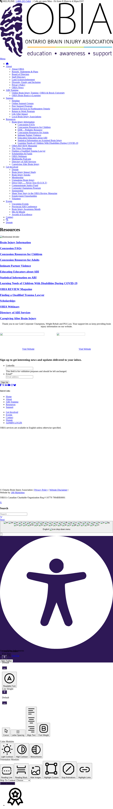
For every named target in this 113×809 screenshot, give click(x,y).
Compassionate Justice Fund (25, 185)
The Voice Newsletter (22, 148)
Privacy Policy (18, 85)
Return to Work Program (23, 111)
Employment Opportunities (24, 196)
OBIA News (18, 87)
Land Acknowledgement (23, 79)
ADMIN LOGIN (14, 422)
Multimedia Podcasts (21, 159)
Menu (2, 58)
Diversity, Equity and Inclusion (26, 82)
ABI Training (12, 90)
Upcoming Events (20, 204)
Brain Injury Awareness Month (26, 209)
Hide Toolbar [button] (6, 661)
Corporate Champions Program (26, 188)
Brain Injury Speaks (21, 175)
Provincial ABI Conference (24, 206)
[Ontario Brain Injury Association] (56, 56)
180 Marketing (18, 492)
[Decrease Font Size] (4, 667)
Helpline (16, 100)
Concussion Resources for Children (34, 127)
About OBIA (18, 69)
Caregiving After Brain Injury (25, 164)
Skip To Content (8, 780)
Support (9, 98)
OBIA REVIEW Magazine (24, 145)
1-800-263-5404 (23, 1)
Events (9, 201)
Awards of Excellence (22, 214)
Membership (17, 177)
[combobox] (56, 527)
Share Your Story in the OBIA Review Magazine (34, 193)
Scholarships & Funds (22, 153)
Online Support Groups (23, 103)
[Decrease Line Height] (4, 702)
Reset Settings (7, 783)
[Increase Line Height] (4, 692)
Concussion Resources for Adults (33, 132)
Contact (9, 217)
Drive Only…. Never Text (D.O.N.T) (29, 182)
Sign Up (4, 382)
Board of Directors (20, 74)
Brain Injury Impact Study (24, 172)
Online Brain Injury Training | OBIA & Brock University (38, 93)
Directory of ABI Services (24, 161)
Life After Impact (20, 114)
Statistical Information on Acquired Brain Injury (40, 140)
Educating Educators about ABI (32, 138)
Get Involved (12, 167)
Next (2, 519)
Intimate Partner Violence (29, 135)
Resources (10, 119)
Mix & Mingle (18, 212)
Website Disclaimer (58, 490)
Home (9, 396)
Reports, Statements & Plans (25, 71)
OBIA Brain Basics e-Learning (26, 95)
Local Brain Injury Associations (26, 116)
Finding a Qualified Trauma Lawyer (28, 151)
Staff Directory (19, 77)
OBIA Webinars (19, 156)
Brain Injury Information (23, 122)
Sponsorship (17, 190)
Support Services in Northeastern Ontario (31, 108)
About (9, 66)
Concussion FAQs (26, 124)
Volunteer (16, 198)
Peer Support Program (22, 106)
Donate (15, 169)
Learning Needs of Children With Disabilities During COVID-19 (48, 143)
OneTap (15, 655)
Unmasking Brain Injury (23, 180)
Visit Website (28, 349)
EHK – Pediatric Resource (30, 130)
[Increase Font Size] (4, 657)
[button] (1, 534)
